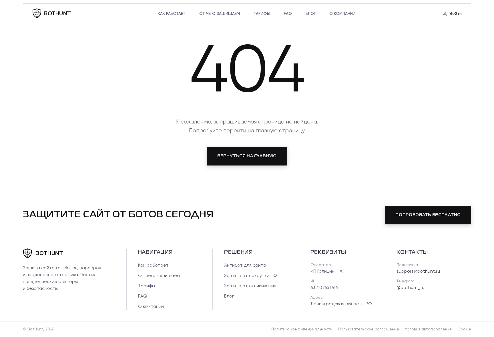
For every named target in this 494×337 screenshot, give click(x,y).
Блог (311, 14)
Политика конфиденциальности (301, 329)
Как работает (172, 14)
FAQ (288, 14)
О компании (342, 14)
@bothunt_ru (411, 288)
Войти (456, 14)
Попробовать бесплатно (428, 215)
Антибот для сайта (245, 265)
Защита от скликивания (250, 286)
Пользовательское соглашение (368, 329)
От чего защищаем (219, 14)
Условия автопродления (428, 329)
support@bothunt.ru (418, 271)
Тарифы (262, 14)
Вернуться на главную (247, 156)
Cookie (464, 329)
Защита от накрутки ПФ (250, 276)
